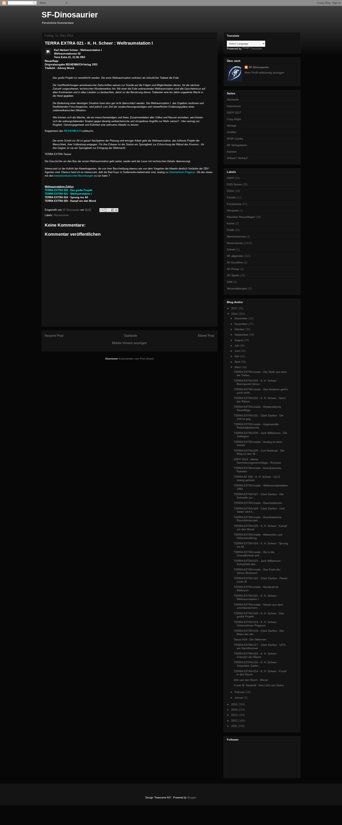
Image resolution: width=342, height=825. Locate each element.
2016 (234, 313)
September (242, 334)
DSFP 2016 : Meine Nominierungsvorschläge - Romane (257, 461)
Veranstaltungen (237, 288)
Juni (237, 350)
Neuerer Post (54, 335)
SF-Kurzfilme (235, 262)
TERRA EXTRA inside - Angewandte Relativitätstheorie (256, 426)
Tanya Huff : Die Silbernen (250, 639)
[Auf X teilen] (109, 210)
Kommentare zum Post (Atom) (136, 358)
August (239, 340)
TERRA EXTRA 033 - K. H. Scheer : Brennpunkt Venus (256, 382)
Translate (256, 48)
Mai (237, 356)
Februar (240, 692)
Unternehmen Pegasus (182, 172)
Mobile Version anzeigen (129, 343)
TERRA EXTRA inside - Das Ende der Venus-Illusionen (257, 571)
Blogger (191, 797)
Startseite (130, 335)
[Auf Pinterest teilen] (116, 210)
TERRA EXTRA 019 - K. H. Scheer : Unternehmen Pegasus (256, 623)
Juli (237, 345)
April (238, 361)
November (241, 323)
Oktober (240, 329)
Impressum (234, 106)
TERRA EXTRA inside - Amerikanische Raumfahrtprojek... (257, 519)
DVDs (230, 190)
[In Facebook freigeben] (113, 210)
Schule (231, 249)
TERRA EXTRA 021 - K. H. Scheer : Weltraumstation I (256, 597)
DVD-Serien (234, 184)
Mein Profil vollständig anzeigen (264, 72)
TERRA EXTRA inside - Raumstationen (258, 502)
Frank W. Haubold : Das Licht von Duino (259, 685)
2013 (234, 715)
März (238, 367)
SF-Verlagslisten (237, 145)
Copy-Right (234, 119)
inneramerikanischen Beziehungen (73, 175)
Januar (239, 697)
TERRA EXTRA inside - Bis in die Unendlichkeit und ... (254, 553)
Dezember (241, 318)
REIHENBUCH (72, 130)
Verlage (231, 125)
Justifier (232, 132)
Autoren (232, 151)
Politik (230, 230)
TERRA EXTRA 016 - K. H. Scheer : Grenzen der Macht (256, 655)
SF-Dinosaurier (70, 14)
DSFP (230, 178)
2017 (234, 308)
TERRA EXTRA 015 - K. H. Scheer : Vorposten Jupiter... (256, 664)
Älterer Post (206, 335)
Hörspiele (233, 210)
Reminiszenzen (236, 236)
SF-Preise (233, 269)
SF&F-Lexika (235, 138)
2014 (234, 709)
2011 (234, 725)
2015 (234, 704)
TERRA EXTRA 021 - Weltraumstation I (68, 193)
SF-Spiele (233, 275)
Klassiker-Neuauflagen (241, 216)
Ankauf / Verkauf (237, 158)
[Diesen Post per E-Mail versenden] (101, 210)
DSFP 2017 (234, 112)
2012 (234, 720)
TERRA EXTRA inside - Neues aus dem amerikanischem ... (258, 606)
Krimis (231, 223)
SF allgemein (235, 255)
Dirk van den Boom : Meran (251, 679)
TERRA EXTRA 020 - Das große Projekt (68, 190)
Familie (231, 197)
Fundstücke (234, 204)
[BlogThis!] (105, 210)
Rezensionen (61, 215)
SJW (230, 281)
